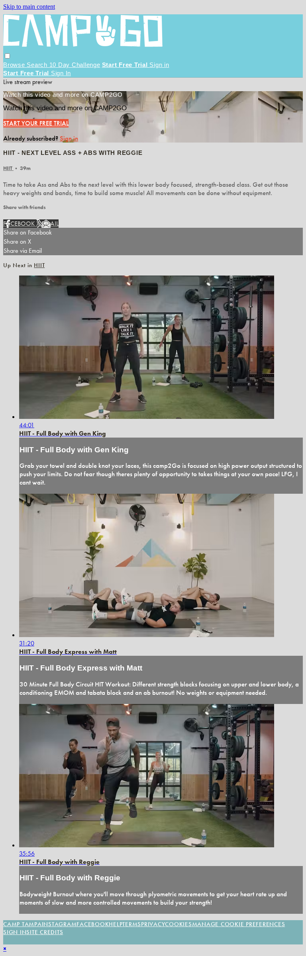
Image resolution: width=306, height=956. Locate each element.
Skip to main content (29, 6)
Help (115, 924)
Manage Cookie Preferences (238, 924)
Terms (131, 924)
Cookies (178, 924)
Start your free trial (36, 123)
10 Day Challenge (74, 64)
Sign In (61, 73)
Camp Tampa (22, 924)
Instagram (59, 924)
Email (50, 223)
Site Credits (44, 932)
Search (38, 64)
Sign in (159, 64)
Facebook (19, 223)
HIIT (8, 168)
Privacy (153, 924)
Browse (15, 64)
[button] (7, 56)
